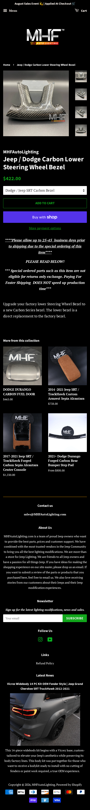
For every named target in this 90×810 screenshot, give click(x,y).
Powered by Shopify (69, 785)
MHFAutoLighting (43, 785)
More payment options (45, 228)
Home (6, 65)
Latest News (45, 675)
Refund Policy (45, 663)
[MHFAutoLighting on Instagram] (40, 640)
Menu (12, 11)
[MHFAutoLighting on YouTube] (50, 640)
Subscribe (74, 618)
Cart (83, 11)
